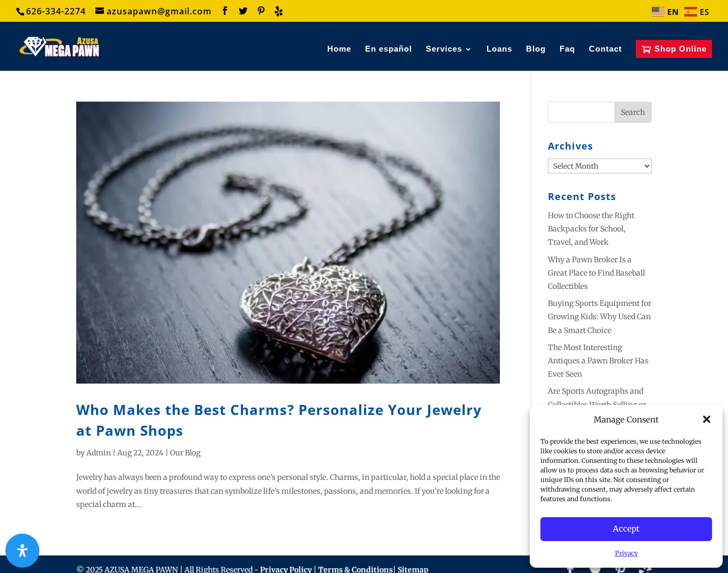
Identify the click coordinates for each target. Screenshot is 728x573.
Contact (605, 49)
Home (339, 49)
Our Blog (185, 453)
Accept (626, 529)
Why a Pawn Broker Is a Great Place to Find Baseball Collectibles (596, 273)
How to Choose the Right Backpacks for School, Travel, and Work (591, 229)
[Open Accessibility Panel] (22, 551)
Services (444, 49)
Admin (98, 453)
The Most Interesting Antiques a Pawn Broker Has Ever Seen (598, 361)
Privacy (626, 553)
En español (388, 49)
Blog (536, 49)
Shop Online (680, 48)
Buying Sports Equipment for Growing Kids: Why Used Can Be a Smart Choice (599, 316)
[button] (706, 419)
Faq (567, 49)
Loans (499, 49)
